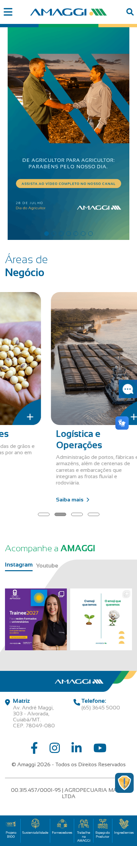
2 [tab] (54, 233)
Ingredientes (124, 832)
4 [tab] (68, 233)
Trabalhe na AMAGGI (83, 836)
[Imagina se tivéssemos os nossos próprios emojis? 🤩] (101, 619)
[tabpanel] (68, 132)
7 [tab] (90, 233)
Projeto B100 (11, 834)
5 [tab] (75, 233)
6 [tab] (83, 233)
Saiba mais (40, 475)
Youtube (47, 565)
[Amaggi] (68, 12)
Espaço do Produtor (102, 834)
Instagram (19, 564)
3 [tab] (61, 233)
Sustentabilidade (35, 832)
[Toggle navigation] (8, 12)
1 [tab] (46, 233)
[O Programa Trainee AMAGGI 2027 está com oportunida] (36, 619)
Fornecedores (62, 832)
